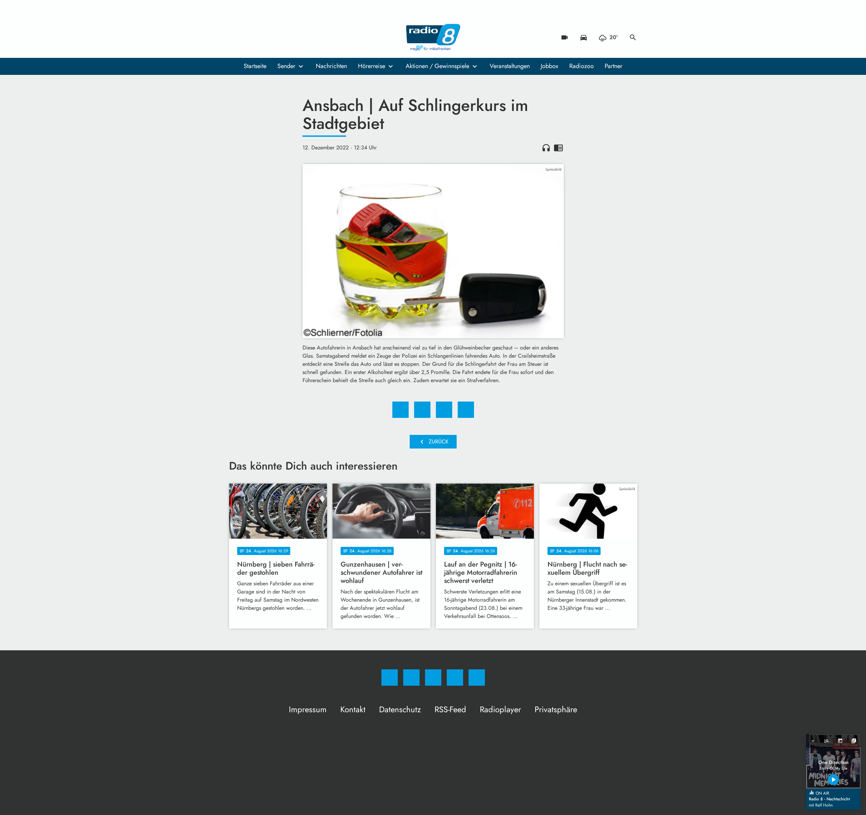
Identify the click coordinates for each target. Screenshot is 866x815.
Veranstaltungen (510, 66)
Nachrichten (331, 66)
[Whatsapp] (263, 37)
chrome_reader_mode (558, 147)
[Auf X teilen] (422, 410)
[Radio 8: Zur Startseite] (433, 37)
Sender (286, 66)
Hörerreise (371, 66)
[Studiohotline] (276, 37)
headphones (546, 147)
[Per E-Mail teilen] (466, 410)
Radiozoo (581, 66)
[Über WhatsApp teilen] (444, 410)
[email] (290, 37)
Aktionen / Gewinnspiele (437, 66)
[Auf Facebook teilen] (400, 410)
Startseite (255, 66)
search (633, 37)
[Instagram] (249, 37)
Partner (613, 66)
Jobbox (549, 66)
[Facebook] (236, 37)
